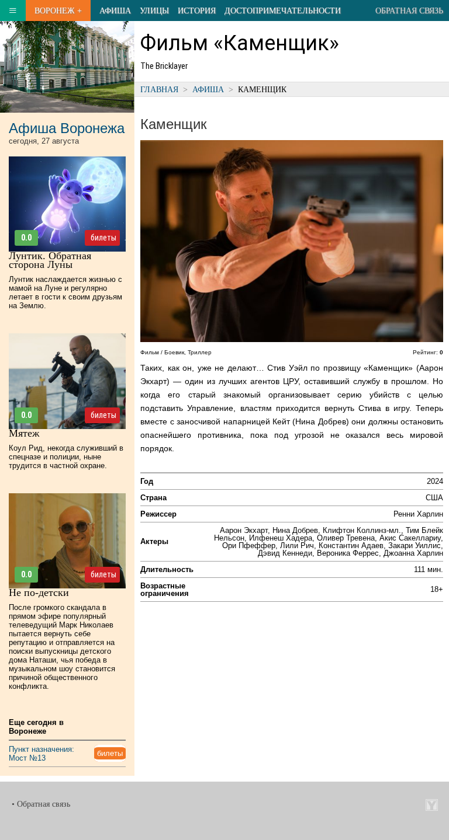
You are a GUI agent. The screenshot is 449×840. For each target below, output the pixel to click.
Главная (159, 89)
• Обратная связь (41, 804)
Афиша (115, 10)
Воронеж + (58, 10)
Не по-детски (39, 592)
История (197, 10)
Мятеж (24, 433)
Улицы (154, 10)
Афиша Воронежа (67, 128)
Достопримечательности (282, 10)
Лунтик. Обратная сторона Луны (50, 260)
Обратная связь (409, 10)
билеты (103, 237)
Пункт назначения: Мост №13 (41, 753)
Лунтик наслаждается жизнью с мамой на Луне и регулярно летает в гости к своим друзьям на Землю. (65, 292)
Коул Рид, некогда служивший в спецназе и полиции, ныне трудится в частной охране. (66, 457)
